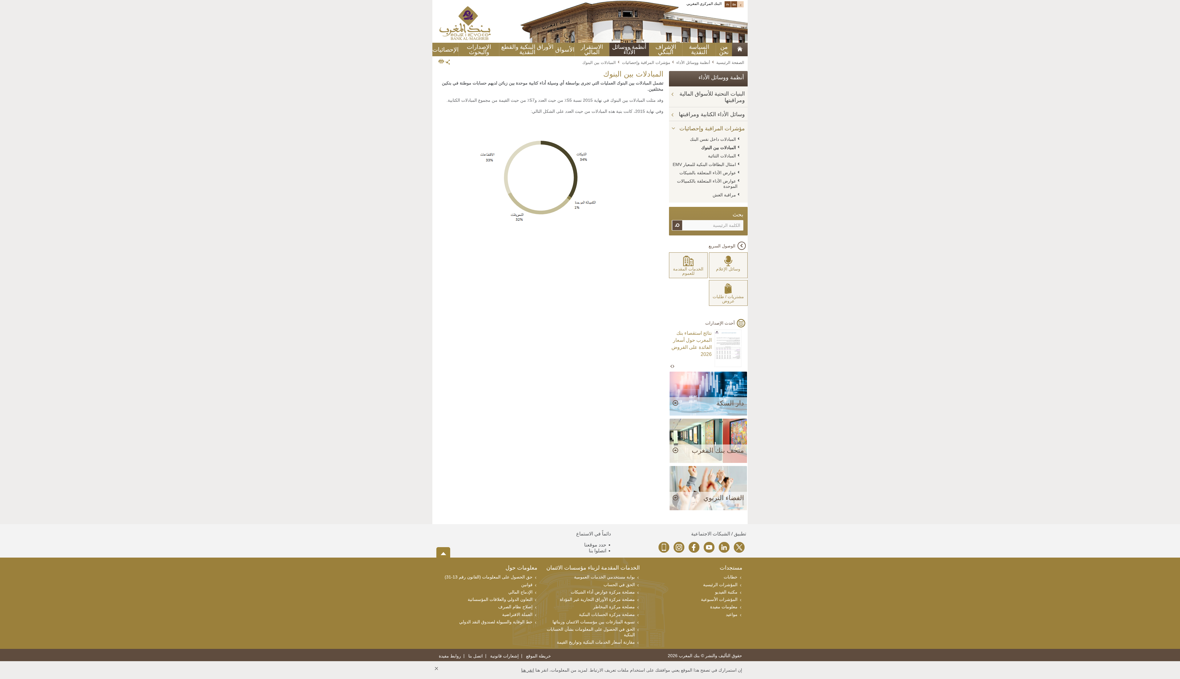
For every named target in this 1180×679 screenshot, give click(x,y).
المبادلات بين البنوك (718, 147)
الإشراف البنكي (665, 49)
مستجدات (731, 568)
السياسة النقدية (699, 49)
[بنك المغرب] (465, 22)
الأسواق (564, 49)
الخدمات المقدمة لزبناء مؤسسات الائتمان (593, 568)
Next (673, 367)
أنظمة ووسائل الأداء (629, 49)
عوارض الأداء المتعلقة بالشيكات (707, 172)
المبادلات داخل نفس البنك (713, 139)
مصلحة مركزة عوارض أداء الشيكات (603, 592)
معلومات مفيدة (724, 606)
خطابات (731, 576)
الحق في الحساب (619, 584)
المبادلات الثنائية (722, 155)
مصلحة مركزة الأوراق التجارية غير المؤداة (597, 599)
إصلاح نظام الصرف (515, 606)
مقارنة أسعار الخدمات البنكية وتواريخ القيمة (596, 642)
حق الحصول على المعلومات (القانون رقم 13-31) (489, 576)
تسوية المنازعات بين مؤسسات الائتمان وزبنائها (594, 621)
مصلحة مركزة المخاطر (614, 606)
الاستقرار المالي (592, 49)
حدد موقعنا (595, 544)
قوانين (527, 584)
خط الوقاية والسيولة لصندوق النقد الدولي (496, 621)
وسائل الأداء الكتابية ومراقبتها (712, 114)
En (734, 4)
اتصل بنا (475, 656)
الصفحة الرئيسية (730, 62)
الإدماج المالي (520, 592)
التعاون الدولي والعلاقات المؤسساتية (500, 599)
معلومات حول (521, 568)
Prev (671, 367)
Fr (727, 4)
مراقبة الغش (724, 194)
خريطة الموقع (538, 656)
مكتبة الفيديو (726, 592)
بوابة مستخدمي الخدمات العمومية (604, 576)
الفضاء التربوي (723, 498)
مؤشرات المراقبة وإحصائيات (646, 62)
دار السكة (730, 403)
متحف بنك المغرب (718, 450)
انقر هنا (527, 670)
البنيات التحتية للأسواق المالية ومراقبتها (712, 97)
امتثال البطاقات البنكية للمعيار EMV (704, 164)
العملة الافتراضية (517, 614)
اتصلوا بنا (597, 550)
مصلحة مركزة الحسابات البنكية (607, 614)
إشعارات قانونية (504, 656)
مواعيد (732, 614)
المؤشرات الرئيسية (720, 584)
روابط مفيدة (450, 656)
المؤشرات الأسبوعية (719, 599)
